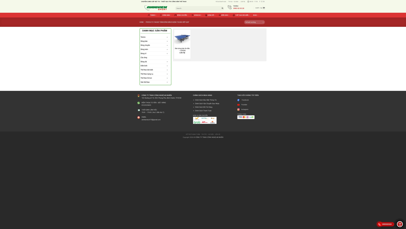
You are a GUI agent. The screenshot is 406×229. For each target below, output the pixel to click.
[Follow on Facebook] (259, 1)
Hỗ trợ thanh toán (221, 1)
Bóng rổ (211, 15)
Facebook (245, 100)
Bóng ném (144, 49)
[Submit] (222, 8)
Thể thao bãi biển (241, 15)
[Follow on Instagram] (261, 1)
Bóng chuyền (182, 15)
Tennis (152, 15)
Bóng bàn (166, 15)
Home (142, 22)
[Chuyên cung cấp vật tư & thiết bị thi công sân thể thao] (156, 8)
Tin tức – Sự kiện (233, 1)
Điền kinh (224, 15)
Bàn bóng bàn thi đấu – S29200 (182, 49)
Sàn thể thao (145, 82)
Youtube (244, 105)
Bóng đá (197, 15)
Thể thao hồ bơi (146, 78)
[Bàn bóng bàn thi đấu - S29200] (182, 38)
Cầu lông (144, 58)
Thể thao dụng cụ (147, 74)
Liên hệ (243, 1)
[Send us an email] (263, 1)
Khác (255, 15)
